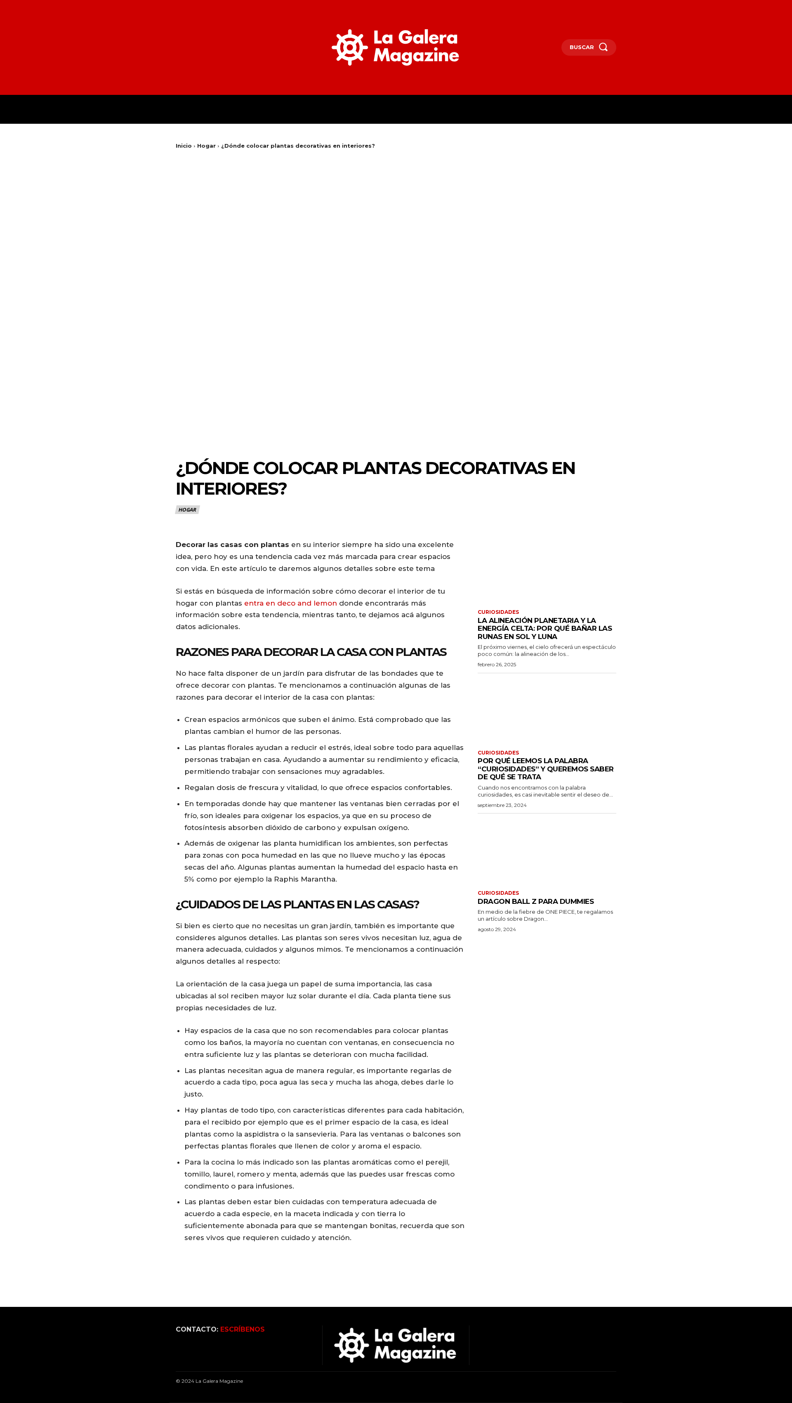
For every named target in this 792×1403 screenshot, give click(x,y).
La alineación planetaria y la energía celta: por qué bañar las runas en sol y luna (545, 628)
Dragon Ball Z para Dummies (536, 901)
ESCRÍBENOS (242, 1329)
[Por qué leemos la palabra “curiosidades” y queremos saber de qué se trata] (547, 710)
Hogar (206, 145)
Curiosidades (498, 612)
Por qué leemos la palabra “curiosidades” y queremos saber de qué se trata (546, 769)
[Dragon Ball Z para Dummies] (547, 851)
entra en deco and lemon (289, 603)
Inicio (184, 145)
